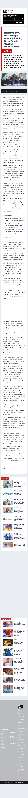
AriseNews (17, 29)
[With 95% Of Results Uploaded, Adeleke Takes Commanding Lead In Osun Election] (8, 648)
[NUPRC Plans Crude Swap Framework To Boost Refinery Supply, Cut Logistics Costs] (8, 499)
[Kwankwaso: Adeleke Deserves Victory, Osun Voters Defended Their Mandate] (8, 542)
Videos (2, 746)
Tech (2, 743)
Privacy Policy (13, 739)
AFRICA (7, 51)
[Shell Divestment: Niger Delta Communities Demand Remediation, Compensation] (8, 480)
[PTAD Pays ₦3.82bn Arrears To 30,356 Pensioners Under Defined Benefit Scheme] (8, 490)
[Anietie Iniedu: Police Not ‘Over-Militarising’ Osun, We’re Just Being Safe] (8, 677)
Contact (3, 747)
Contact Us (12, 737)
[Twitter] (3, 471)
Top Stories (6, 619)
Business (3, 737)
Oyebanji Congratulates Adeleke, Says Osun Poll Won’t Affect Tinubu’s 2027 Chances (19, 536)
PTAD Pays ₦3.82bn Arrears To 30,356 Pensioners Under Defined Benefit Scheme (18, 493)
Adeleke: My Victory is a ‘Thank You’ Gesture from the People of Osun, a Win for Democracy (19, 642)
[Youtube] (5, 471)
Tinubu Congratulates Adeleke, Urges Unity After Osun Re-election (19, 623)
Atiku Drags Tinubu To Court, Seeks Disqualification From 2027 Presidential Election (19, 671)
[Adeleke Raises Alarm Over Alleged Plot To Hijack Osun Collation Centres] (8, 658)
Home (2, 731)
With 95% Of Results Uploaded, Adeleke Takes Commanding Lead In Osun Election (19, 651)
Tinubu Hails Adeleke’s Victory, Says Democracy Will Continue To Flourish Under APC (19, 633)
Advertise (12, 736)
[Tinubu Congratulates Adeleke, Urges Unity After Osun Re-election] (8, 621)
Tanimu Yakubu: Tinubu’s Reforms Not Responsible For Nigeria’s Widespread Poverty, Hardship (19, 510)
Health (2, 744)
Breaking (3, 733)
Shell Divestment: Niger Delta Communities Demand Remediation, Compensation (19, 484)
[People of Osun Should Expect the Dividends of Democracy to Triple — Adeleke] (8, 524)
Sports (2, 741)
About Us (12, 734)
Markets (11, 745)
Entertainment (4, 740)
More (2, 748)
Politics (2, 739)
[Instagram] (4, 471)
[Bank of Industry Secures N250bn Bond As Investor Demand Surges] (8, 516)
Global (2, 734)
